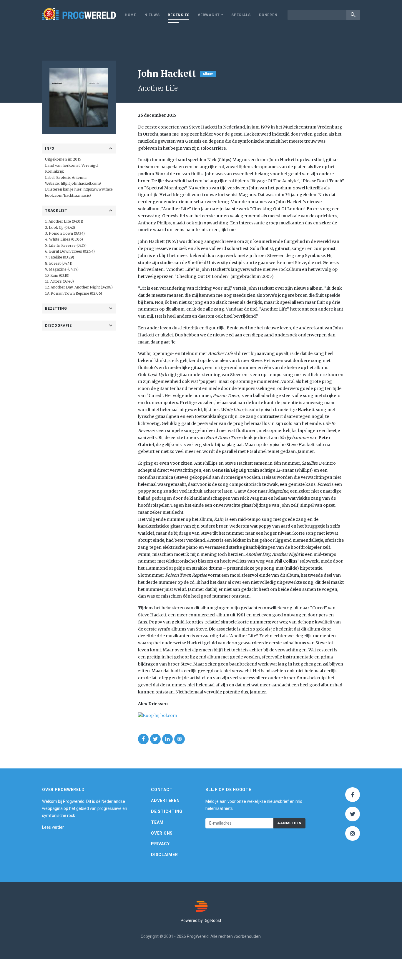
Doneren (268, 15)
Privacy (160, 843)
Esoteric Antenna (71, 177)
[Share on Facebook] (143, 739)
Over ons (162, 833)
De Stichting (166, 811)
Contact (161, 789)
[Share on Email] (179, 739)
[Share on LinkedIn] (167, 739)
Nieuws (152, 15)
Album (207, 74)
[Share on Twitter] (155, 739)
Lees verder (53, 827)
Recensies (179, 15)
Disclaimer (164, 854)
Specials (241, 15)
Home (130, 15)
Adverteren (165, 800)
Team (157, 822)
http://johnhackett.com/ (81, 183)
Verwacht (209, 15)
